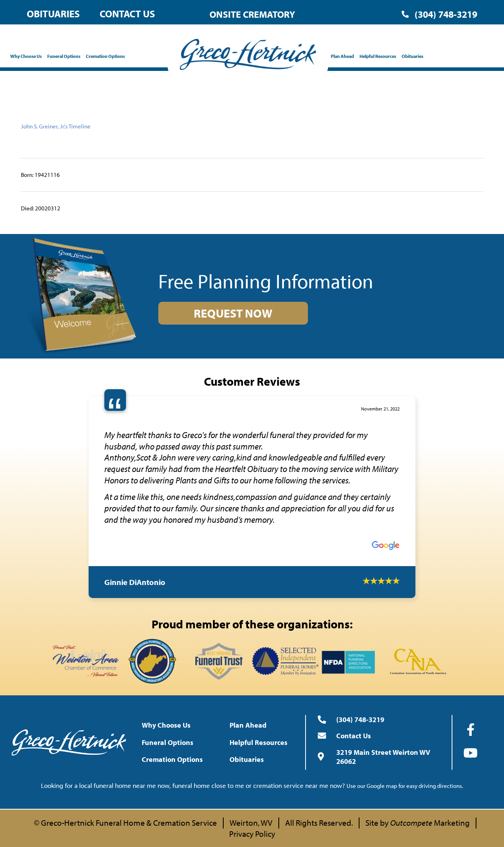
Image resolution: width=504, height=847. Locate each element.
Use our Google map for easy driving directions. (404, 733)
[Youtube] (470, 700)
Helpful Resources (377, 56)
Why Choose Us (26, 56)
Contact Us (127, 13)
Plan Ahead (342, 56)
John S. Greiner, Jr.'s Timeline (56, 126)
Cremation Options (105, 56)
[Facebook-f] (470, 677)
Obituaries (53, 13)
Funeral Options (63, 56)
